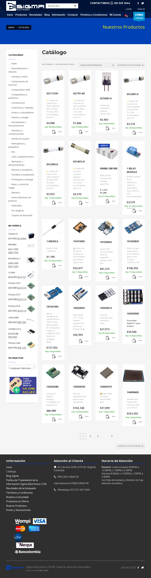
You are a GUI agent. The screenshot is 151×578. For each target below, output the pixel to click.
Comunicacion (18, 102)
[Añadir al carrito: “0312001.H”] (134, 132)
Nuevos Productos (16, 505)
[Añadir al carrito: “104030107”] (108, 416)
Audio (14, 63)
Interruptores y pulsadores (17, 145)
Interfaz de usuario (20, 138)
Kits (13, 151)
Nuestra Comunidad (17, 497)
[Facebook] (138, 3)
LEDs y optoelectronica (22, 156)
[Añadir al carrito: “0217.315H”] (54, 132)
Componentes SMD (20, 89)
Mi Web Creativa (42, 570)
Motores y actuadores (22, 169)
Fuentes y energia (19, 117)
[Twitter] (142, 3)
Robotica (15, 192)
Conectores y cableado (22, 107)
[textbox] (22, 368)
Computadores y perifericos (17, 96)
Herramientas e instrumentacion (17, 124)
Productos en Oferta (17, 501)
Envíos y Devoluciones (18, 510)
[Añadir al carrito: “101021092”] (54, 356)
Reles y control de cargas (18, 186)
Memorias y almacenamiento (16, 163)
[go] (75, 6)
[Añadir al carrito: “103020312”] (108, 338)
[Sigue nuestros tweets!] (142, 567)
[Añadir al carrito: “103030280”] (54, 419)
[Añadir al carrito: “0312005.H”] (54, 202)
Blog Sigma (12, 475)
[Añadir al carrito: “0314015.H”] (81, 203)
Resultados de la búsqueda (21, 488)
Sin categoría (17, 210)
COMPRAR (139, 16)
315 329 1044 (122, 3)
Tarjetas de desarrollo (21, 215)
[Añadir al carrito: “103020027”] (81, 341)
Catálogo (11, 471)
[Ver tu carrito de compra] (127, 16)
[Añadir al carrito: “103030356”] (81, 416)
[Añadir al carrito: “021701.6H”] (81, 132)
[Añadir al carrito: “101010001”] (81, 277)
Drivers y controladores (22, 112)
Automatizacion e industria (18, 70)
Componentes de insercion (18, 83)
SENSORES (16, 205)
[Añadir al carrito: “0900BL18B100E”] (108, 201)
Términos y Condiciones (19, 492)
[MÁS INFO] (60, 132)
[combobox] (21, 367)
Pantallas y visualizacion (22, 174)
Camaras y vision (19, 76)
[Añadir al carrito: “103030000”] (134, 340)
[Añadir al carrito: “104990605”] (134, 422)
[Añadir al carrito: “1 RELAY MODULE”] (134, 211)
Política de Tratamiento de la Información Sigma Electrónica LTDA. (26, 482)
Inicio (9, 467)
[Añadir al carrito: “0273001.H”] (108, 128)
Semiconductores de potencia (19, 199)
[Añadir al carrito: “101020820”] (134, 277)
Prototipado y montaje (22, 179)
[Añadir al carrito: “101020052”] (108, 277)
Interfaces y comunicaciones (16, 132)
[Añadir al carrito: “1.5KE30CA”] (54, 265)
